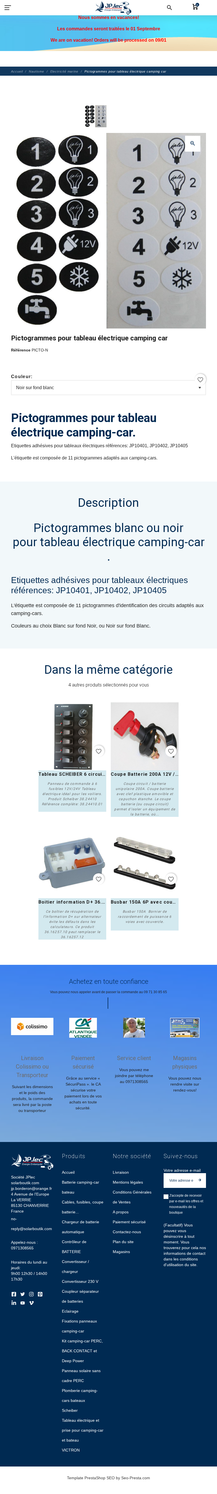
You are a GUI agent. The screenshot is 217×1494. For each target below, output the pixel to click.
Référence (21, 350)
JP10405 (150, 590)
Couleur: (22, 376)
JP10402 (111, 590)
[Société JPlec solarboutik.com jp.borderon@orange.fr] (108, 59)
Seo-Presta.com (135, 1478)
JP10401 (73, 590)
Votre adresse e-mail (182, 1170)
